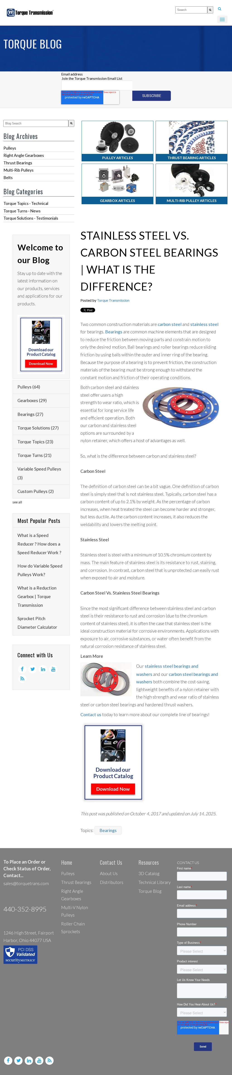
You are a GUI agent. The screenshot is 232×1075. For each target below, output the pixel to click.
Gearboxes (32, 400)
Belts (8, 177)
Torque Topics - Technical (25, 203)
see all (17, 502)
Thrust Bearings (17, 162)
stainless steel (204, 324)
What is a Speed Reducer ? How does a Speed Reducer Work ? (39, 544)
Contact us (90, 714)
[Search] (210, 9)
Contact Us (111, 862)
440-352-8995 (24, 909)
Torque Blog (150, 891)
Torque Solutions (38, 427)
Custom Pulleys (35, 491)
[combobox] (191, 9)
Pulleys (9, 148)
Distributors (111, 882)
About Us (109, 873)
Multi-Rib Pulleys (18, 169)
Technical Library (154, 882)
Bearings (30, 414)
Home (66, 862)
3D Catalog (149, 873)
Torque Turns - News (22, 210)
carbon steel (169, 324)
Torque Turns (34, 455)
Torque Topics (35, 441)
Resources (148, 862)
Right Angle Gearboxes (23, 155)
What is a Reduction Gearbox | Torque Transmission (36, 596)
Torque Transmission (113, 300)
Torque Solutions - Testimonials (30, 218)
